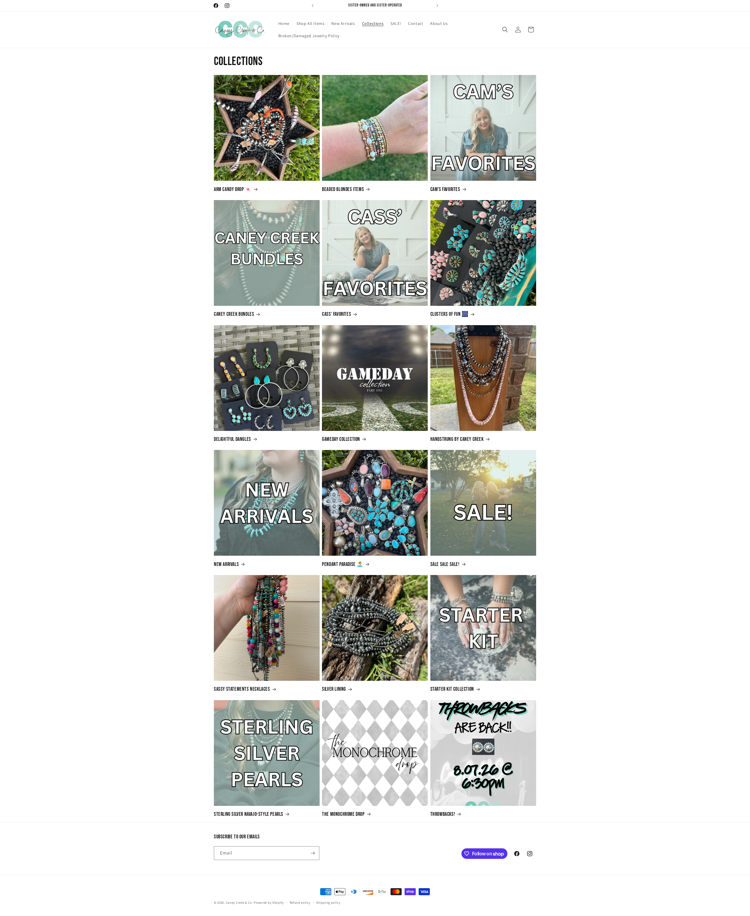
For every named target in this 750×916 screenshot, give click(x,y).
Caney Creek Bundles (234, 314)
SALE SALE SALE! (445, 564)
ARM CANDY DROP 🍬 (233, 189)
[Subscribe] (312, 853)
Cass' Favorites (336, 314)
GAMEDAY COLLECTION (341, 439)
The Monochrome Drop (343, 814)
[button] (505, 29)
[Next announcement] (437, 5)
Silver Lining (334, 689)
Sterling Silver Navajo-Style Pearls (248, 814)
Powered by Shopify (269, 902)
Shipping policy (328, 902)
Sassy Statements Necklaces (242, 689)
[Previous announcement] (312, 5)
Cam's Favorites (445, 189)
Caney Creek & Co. (239, 902)
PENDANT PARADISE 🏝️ (342, 564)
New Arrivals (226, 564)
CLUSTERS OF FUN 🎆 (449, 314)
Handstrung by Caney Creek (457, 439)
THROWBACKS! (442, 814)
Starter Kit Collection (452, 689)
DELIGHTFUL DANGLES (232, 439)
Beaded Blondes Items (343, 189)
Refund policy (300, 902)
